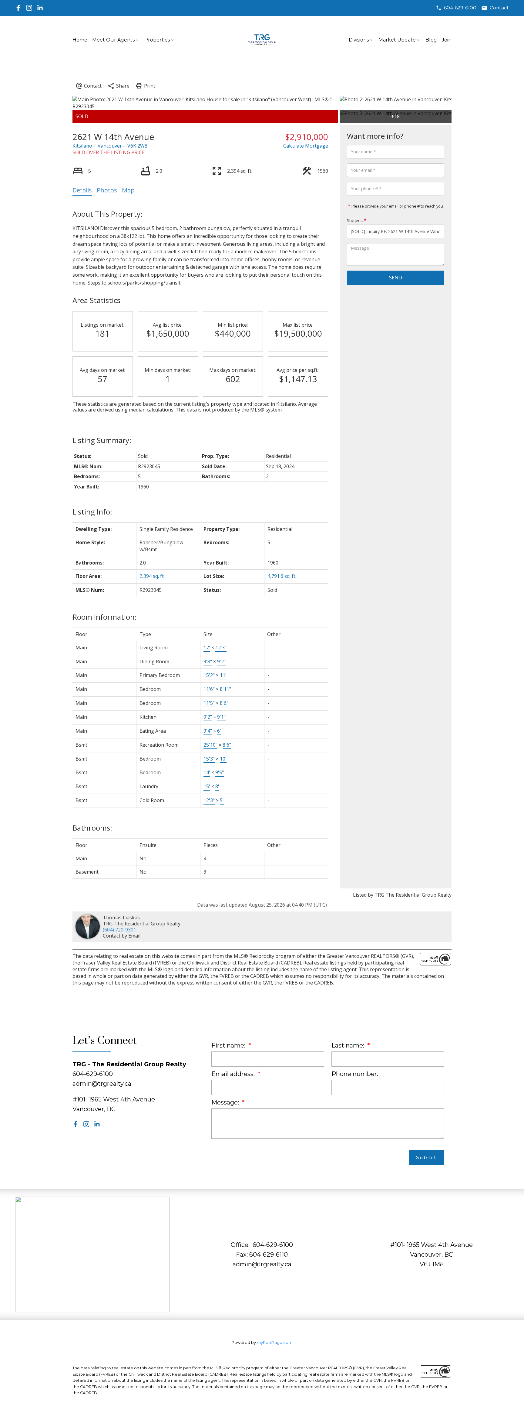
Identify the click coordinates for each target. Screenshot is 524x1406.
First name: (229, 1045)
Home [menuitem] (79, 40)
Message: (225, 1102)
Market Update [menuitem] (397, 40)
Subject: (355, 220)
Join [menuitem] (447, 40)
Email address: (233, 1074)
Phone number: (354, 1074)
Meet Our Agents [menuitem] (113, 40)
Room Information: (104, 617)
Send (395, 277)
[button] (456, 8)
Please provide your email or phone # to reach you (397, 206)
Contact (499, 8)
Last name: (348, 1045)
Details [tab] (82, 190)
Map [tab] (128, 190)
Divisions (359, 40)
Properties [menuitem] (157, 40)
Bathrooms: (92, 828)
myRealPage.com (274, 1342)
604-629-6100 (460, 8)
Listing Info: (92, 512)
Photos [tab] (107, 190)
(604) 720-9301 (119, 929)
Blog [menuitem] (431, 40)
